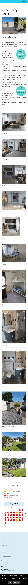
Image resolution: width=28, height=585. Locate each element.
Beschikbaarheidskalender (7, 551)
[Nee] (26, 579)
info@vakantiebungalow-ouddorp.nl (8, 570)
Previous (2, 513)
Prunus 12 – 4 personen (7, 540)
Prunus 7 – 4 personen (6, 538)
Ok (10, 582)
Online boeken (5, 549)
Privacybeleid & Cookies (7, 556)
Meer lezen (16, 582)
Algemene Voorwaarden (7, 553)
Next (25, 513)
